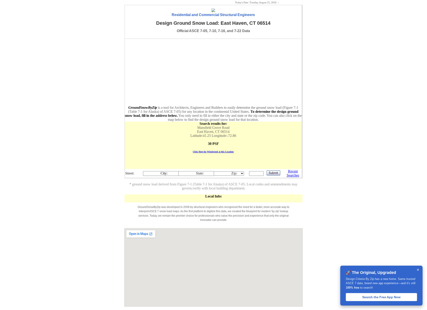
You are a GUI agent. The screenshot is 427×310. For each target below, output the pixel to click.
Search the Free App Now (381, 297)
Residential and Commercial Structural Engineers (213, 15)
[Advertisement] (213, 72)
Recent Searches (293, 173)
